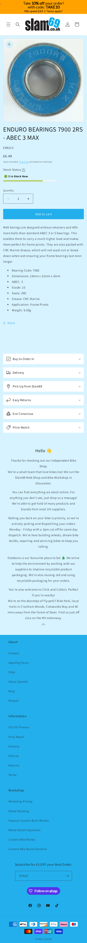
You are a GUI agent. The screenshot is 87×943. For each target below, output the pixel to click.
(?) (23, 170)
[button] (8, 24)
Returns (13, 765)
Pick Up (13, 756)
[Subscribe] (67, 876)
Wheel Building (18, 811)
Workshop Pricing (20, 801)
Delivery (13, 746)
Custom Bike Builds (21, 839)
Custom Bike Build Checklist (27, 849)
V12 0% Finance (18, 727)
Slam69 (48, 939)
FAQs (11, 672)
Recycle (13, 701)
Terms (12, 775)
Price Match (16, 737)
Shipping (23, 161)
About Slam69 (18, 682)
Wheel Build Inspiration (24, 830)
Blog (11, 691)
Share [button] (11, 323)
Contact (13, 653)
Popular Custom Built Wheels (28, 820)
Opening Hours (18, 663)
